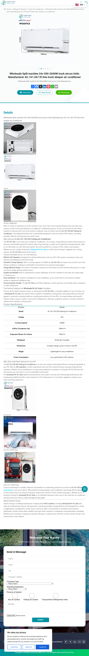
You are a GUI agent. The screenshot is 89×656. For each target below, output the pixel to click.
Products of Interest (14, 592)
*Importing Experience (15, 587)
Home (9, 9)
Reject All (29, 647)
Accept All (42, 647)
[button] (38, 68)
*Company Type (13, 582)
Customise (14, 647)
